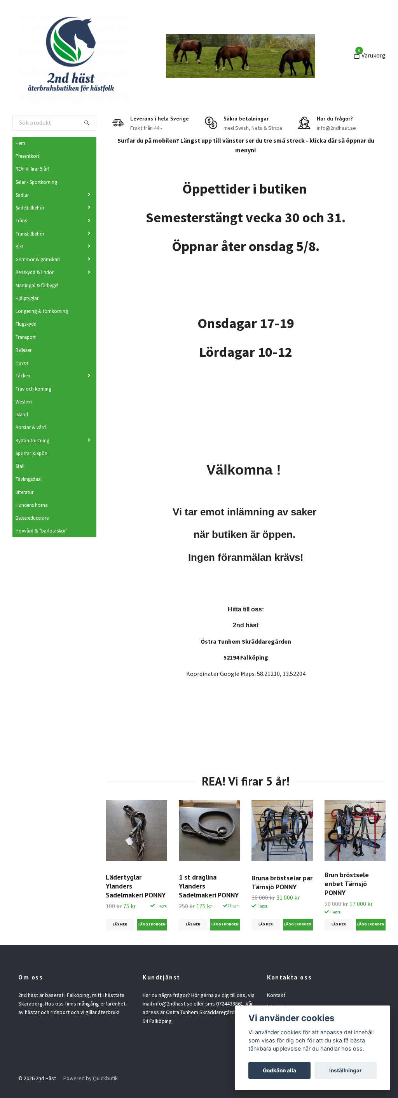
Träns (21, 220)
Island (22, 414)
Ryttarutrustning (32, 440)
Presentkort (27, 156)
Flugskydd (26, 324)
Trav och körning (33, 389)
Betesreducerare (32, 518)
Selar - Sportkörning (36, 182)
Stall (20, 466)
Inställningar (345, 1070)
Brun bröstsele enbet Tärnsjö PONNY (347, 883)
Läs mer (120, 924)
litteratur (24, 492)
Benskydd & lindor (35, 272)
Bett (20, 246)
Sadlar (22, 195)
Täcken (23, 375)
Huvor (22, 363)
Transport (26, 337)
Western (24, 401)
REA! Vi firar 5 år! (32, 169)
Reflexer (23, 350)
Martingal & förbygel (37, 285)
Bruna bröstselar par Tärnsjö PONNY (281, 882)
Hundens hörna (32, 505)
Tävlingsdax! (29, 479)
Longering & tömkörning (42, 311)
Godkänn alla (279, 1070)
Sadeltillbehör (30, 207)
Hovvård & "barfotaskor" (42, 530)
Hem (20, 143)
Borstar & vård (31, 427)
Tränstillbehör (30, 233)
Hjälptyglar (27, 298)
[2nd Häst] (70, 56)
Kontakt (276, 995)
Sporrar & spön (31, 453)
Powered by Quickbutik (90, 1078)
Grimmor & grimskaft (38, 259)
